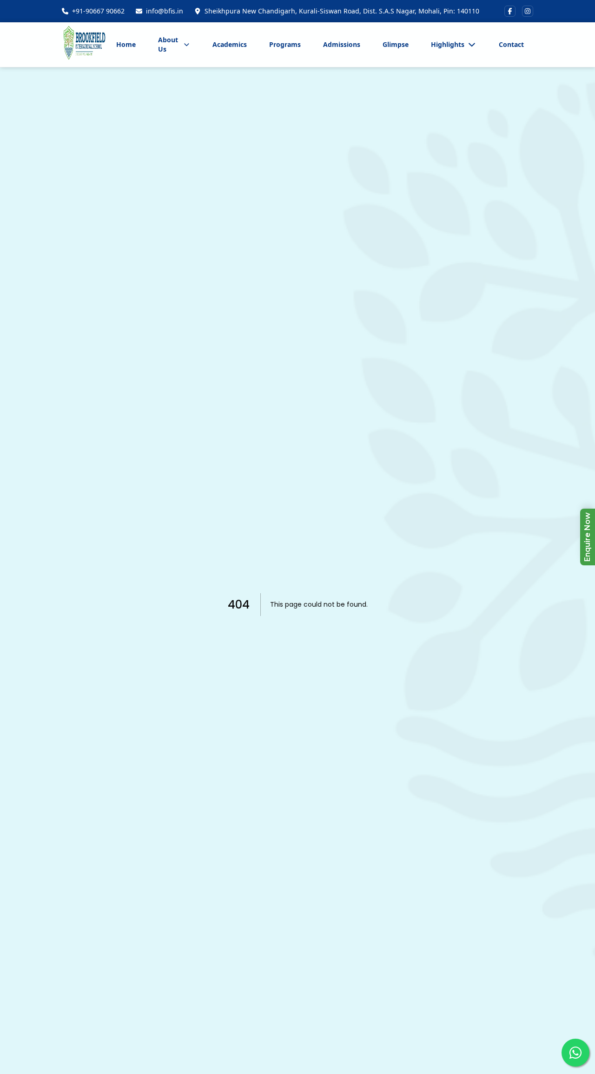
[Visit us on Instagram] (527, 11)
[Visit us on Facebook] (510, 11)
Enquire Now (587, 537)
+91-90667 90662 (98, 11)
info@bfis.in (164, 11)
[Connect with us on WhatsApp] (575, 1053)
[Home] (84, 44)
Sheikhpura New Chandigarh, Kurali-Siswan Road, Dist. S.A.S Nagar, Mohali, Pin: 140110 (342, 11)
